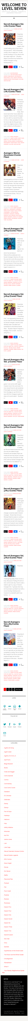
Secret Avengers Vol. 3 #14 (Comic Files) (14, 295)
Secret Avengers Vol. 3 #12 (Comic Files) (14, 426)
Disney (6, 803)
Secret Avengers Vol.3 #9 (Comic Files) (12, 624)
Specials (6, 946)
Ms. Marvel (7, 871)
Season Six (7, 923)
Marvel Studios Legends (11, 855)
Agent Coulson (17, 207)
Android (19, 708)
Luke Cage (7, 847)
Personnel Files (8, 879)
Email (5, 735)
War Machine (7, 80)
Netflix (6, 875)
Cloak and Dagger (9, 771)
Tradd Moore (21, 416)
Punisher (6, 895)
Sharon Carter (7, 79)
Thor (5, 219)
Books (6, 768)
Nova (12, 77)
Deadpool (10, 282)
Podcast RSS (14, 709)
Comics (12, 136)
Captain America (12, 141)
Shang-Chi (15, 216)
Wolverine (9, 219)
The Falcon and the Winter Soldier (14, 954)
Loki (5, 843)
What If (6, 966)
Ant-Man (13, 74)
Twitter (4, 726)
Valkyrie (21, 79)
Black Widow (18, 210)
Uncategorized (14, 73)
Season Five (7, 907)
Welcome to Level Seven (14, 7)
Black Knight (11, 210)
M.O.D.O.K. (20, 282)
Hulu (5, 823)
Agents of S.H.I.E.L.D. (10, 756)
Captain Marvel (14, 212)
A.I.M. (12, 207)
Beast (16, 74)
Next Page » (19, 689)
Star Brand (14, 218)
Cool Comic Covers (9, 787)
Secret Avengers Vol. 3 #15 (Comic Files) (14, 229)
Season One (7, 915)
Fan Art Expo (8, 811)
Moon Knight (7, 77)
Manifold (6, 215)
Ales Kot (16, 280)
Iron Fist (6, 835)
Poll (5, 887)
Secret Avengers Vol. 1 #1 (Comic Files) (14, 90)
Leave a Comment (8, 30)
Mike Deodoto (17, 76)
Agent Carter (14, 138)
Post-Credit (7, 891)
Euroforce (6, 213)
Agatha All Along (9, 748)
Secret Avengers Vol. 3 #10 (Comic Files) (14, 556)
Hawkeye (12, 213)
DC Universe (7, 795)
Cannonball (7, 212)
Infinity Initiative (8, 827)
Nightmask (18, 215)
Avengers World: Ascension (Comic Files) (12, 155)
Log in (22, 1013)
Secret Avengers (18, 77)
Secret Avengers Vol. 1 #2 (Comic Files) (14, 25)
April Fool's (7, 760)
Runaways (7, 903)
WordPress (17, 1013)
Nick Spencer (12, 215)
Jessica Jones (8, 839)
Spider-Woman (7, 218)
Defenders (7, 799)
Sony (5, 942)
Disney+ (6, 807)
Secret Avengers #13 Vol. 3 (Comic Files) (14, 360)
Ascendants (13, 209)
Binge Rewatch (8, 764)
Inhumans (7, 831)
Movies (6, 867)
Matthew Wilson (8, 414)
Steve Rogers (15, 79)
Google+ (14, 726)
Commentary (8, 783)
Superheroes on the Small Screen (13, 950)
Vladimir (18, 285)
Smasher (20, 216)
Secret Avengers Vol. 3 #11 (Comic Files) (14, 489)
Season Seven (8, 919)
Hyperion (17, 213)
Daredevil (7, 791)
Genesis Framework (9, 1013)
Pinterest (19, 726)
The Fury (15, 416)
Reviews (16, 136)
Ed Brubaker (11, 76)
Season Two (7, 931)
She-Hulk (6, 939)
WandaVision (8, 962)
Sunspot (20, 218)
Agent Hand (21, 138)
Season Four (7, 911)
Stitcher (9, 708)
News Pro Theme (18, 1011)
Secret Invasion (8, 935)
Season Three (8, 927)
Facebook (10, 726)
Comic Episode (8, 775)
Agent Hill (6, 139)
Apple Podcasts (4, 709)
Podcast (6, 883)
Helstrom (6, 819)
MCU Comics (8, 859)
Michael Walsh (7, 283)
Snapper (6, 285)
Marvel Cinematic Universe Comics (14, 851)
